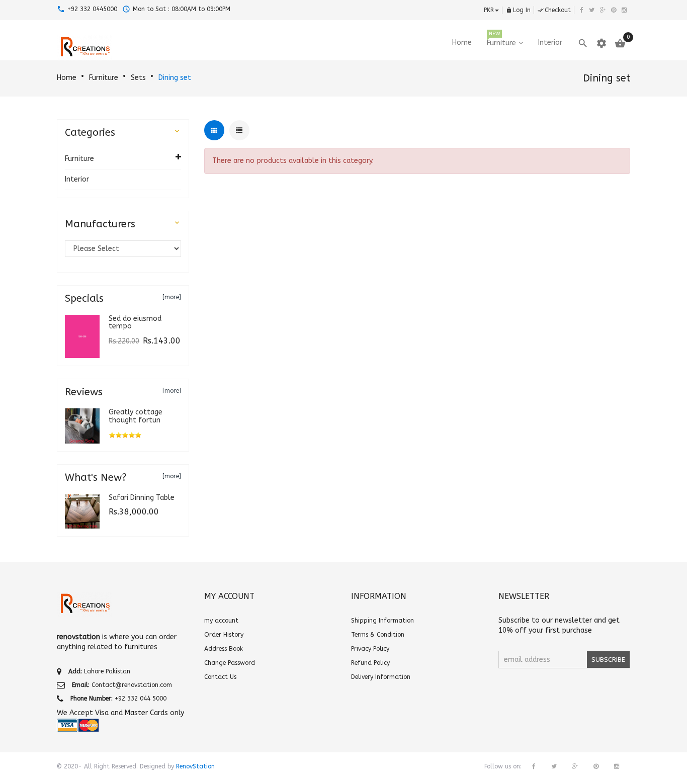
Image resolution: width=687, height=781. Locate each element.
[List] (239, 130)
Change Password (229, 662)
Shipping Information (382, 620)
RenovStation (195, 766)
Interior (77, 179)
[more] (171, 297)
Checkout (554, 10)
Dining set (174, 77)
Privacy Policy (370, 648)
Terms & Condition (377, 634)
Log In (518, 10)
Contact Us (220, 676)
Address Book (223, 648)
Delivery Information (380, 676)
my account (221, 620)
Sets (138, 77)
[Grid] (214, 130)
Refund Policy (370, 662)
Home (66, 77)
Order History (223, 634)
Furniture (103, 77)
